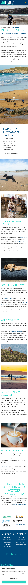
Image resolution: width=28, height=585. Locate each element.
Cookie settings (14, 578)
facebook (17, 559)
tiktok (14, 559)
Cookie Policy (21, 544)
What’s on (7, 541)
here (19, 416)
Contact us (21, 541)
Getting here (7, 543)
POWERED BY (7, 565)
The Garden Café (19, 241)
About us (21, 537)
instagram (10, 559)
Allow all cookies (14, 581)
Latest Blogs (21, 539)
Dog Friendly (7, 544)
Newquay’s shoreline (16, 331)
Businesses (7, 539)
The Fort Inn (4, 466)
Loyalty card (7, 546)
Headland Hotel (7, 298)
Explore (3, 27)
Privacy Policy (21, 543)
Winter (9, 27)
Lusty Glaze (23, 237)
